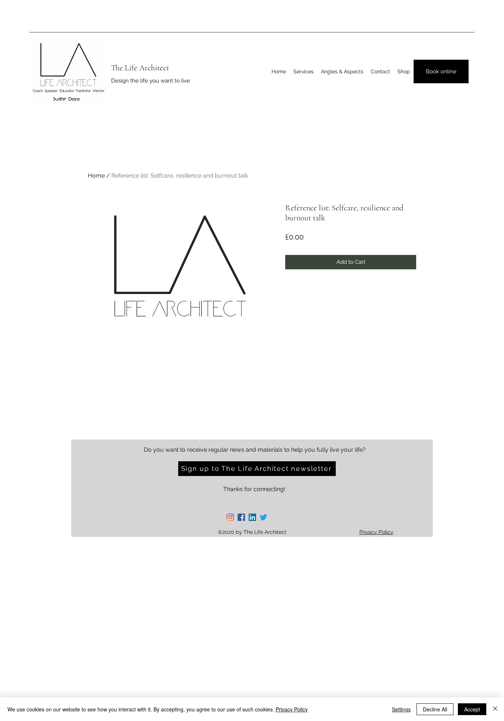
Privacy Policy (292, 709)
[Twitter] (263, 517)
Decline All (435, 709)
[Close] (495, 709)
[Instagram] (230, 517)
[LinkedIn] (252, 517)
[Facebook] (241, 517)
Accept (472, 709)
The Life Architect (140, 68)
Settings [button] (401, 709)
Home (96, 175)
